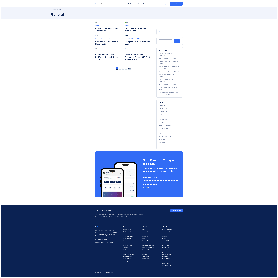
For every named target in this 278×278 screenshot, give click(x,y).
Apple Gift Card (165, 245)
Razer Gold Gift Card (166, 261)
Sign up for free (176, 4)
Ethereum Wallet (127, 243)
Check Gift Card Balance (165, 108)
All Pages (144, 254)
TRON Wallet (126, 247)
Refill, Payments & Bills (105, 39)
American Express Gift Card (168, 243)
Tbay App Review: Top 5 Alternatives (168, 84)
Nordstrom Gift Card (166, 254)
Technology (162, 139)
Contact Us (145, 234)
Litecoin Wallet (126, 240)
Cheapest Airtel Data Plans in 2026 (137, 43)
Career (144, 238)
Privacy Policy (145, 258)
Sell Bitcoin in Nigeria (128, 231)
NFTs (160, 133)
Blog (143, 229)
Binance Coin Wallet (127, 245)
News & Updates (163, 131)
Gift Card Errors (163, 119)
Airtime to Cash (163, 105)
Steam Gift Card (166, 258)
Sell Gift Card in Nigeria (167, 229)
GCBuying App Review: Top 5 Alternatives (107, 29)
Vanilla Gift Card (165, 263)
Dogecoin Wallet (127, 238)
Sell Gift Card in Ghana (167, 231)
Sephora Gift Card (166, 256)
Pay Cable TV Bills (127, 258)
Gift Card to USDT (166, 236)
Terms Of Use (145, 256)
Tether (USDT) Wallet (128, 236)
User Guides (162, 142)
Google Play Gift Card (167, 249)
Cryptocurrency (163, 111)
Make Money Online (164, 128)
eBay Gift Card (165, 247)
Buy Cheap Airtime (127, 249)
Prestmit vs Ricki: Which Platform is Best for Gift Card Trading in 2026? (137, 57)
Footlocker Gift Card (166, 265)
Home (115, 4)
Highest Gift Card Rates (148, 245)
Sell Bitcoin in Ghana (128, 234)
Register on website (150, 177)
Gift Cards (161, 122)
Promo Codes (145, 240)
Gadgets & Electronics (165, 114)
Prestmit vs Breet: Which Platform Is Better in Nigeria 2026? (107, 57)
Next (129, 68)
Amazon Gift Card (166, 240)
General (97, 25)
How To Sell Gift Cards (147, 249)
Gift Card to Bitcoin (166, 234)
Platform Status (146, 261)
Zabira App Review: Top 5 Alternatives (169, 71)
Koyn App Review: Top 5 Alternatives (168, 58)
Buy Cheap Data (127, 252)
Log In (165, 4)
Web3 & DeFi (162, 145)
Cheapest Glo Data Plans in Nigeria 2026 (106, 43)
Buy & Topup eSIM (127, 261)
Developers (145, 236)
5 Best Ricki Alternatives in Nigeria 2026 (136, 29)
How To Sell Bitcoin (146, 252)
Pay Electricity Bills (127, 256)
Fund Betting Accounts (128, 254)
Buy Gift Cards (165, 238)
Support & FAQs (146, 231)
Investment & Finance (165, 125)
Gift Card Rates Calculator (148, 243)
